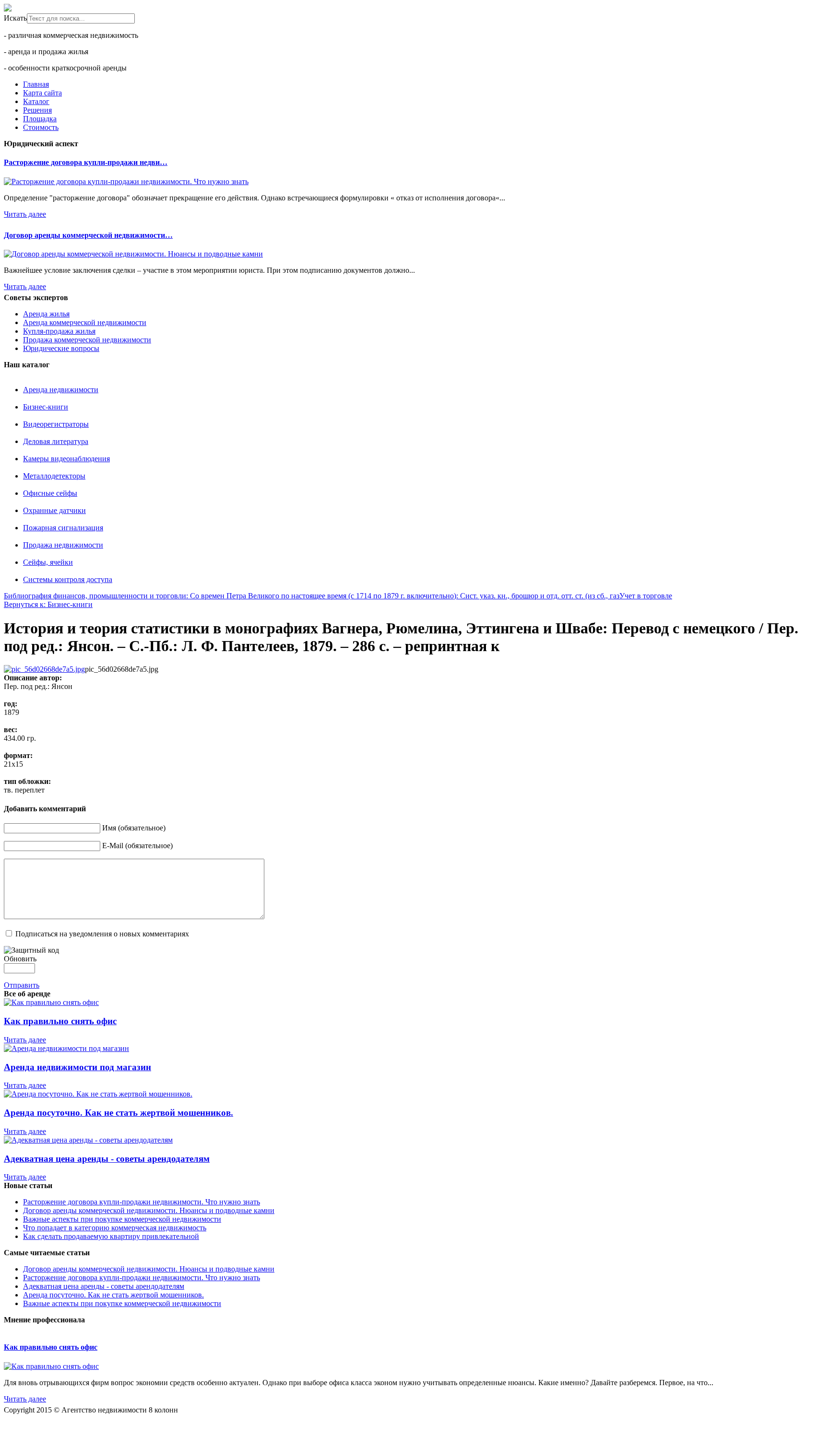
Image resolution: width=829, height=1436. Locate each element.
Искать (15, 18)
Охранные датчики (54, 510)
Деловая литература (55, 441)
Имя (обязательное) (134, 828)
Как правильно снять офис (50, 1347)
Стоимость (41, 127)
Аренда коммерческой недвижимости (84, 322)
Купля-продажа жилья (59, 331)
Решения (37, 110)
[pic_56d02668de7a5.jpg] (44, 669)
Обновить (20, 959)
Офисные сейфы (50, 493)
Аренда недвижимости (60, 389)
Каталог (36, 101)
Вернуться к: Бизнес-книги (48, 604)
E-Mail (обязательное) (137, 845)
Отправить (21, 985)
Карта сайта (42, 93)
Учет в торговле (645, 596)
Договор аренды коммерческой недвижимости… (88, 235)
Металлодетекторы (54, 476)
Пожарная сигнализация (63, 528)
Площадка (40, 119)
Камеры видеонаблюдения (66, 459)
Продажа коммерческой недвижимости (87, 340)
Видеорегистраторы (56, 424)
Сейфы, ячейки (48, 562)
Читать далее (25, 214)
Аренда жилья (46, 314)
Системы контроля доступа (67, 579)
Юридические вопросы (61, 348)
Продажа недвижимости (63, 545)
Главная (36, 84)
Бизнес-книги (45, 407)
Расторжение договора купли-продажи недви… (85, 162)
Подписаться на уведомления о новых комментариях (102, 934)
